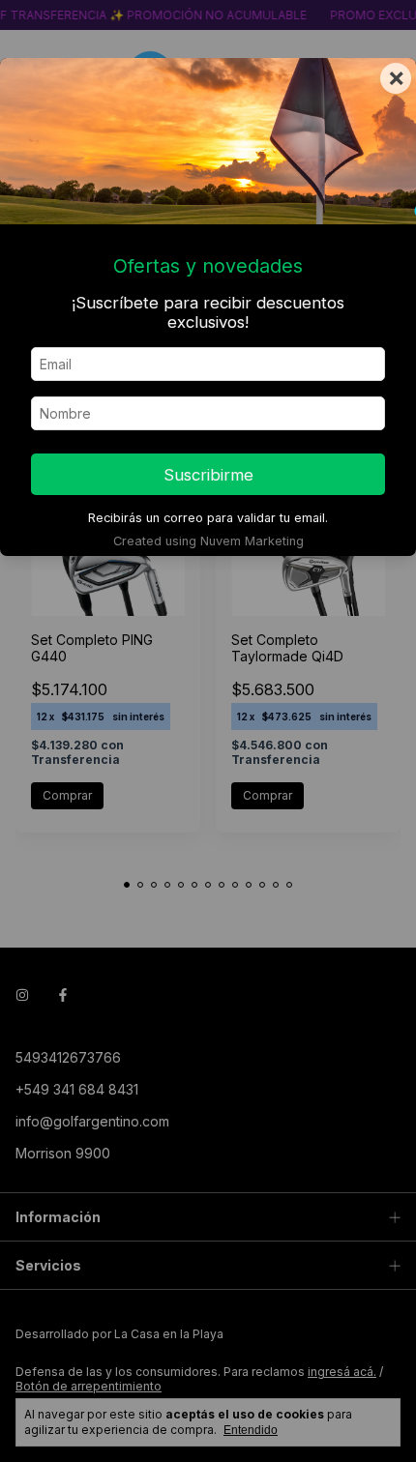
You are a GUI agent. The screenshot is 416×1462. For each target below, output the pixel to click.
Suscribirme (208, 474)
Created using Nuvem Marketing (208, 541)
